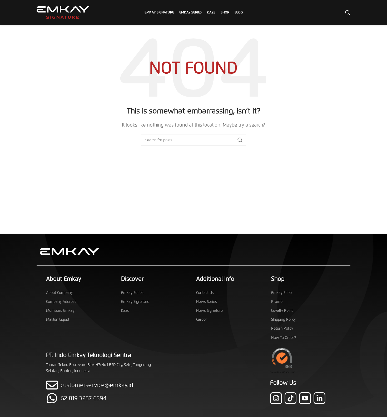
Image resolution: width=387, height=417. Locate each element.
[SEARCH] (240, 140)
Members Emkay (60, 310)
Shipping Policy (283, 319)
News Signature (209, 310)
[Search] (348, 12)
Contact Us (205, 292)
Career (201, 319)
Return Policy (282, 328)
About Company (59, 292)
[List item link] (103, 398)
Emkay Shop (281, 292)
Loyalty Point (282, 310)
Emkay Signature (135, 301)
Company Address (61, 301)
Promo (276, 301)
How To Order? (283, 337)
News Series (206, 301)
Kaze (125, 310)
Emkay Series (132, 292)
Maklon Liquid (57, 319)
